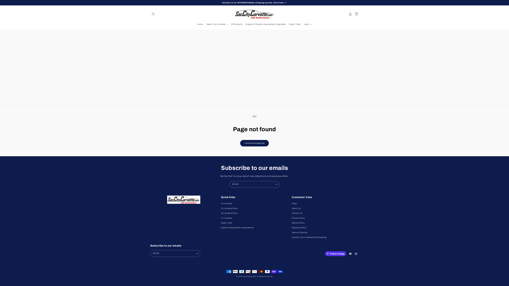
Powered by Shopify (265, 276)
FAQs (294, 204)
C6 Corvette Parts (229, 213)
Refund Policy (298, 223)
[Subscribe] (276, 184)
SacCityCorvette (249, 276)
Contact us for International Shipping (309, 237)
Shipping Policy (299, 228)
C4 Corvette (226, 204)
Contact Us (297, 213)
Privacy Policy (298, 218)
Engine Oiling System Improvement (237, 228)
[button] (153, 14)
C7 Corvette (226, 218)
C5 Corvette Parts (229, 208)
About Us (296, 208)
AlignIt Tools (226, 223)
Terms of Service (299, 233)
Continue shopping (254, 143)
